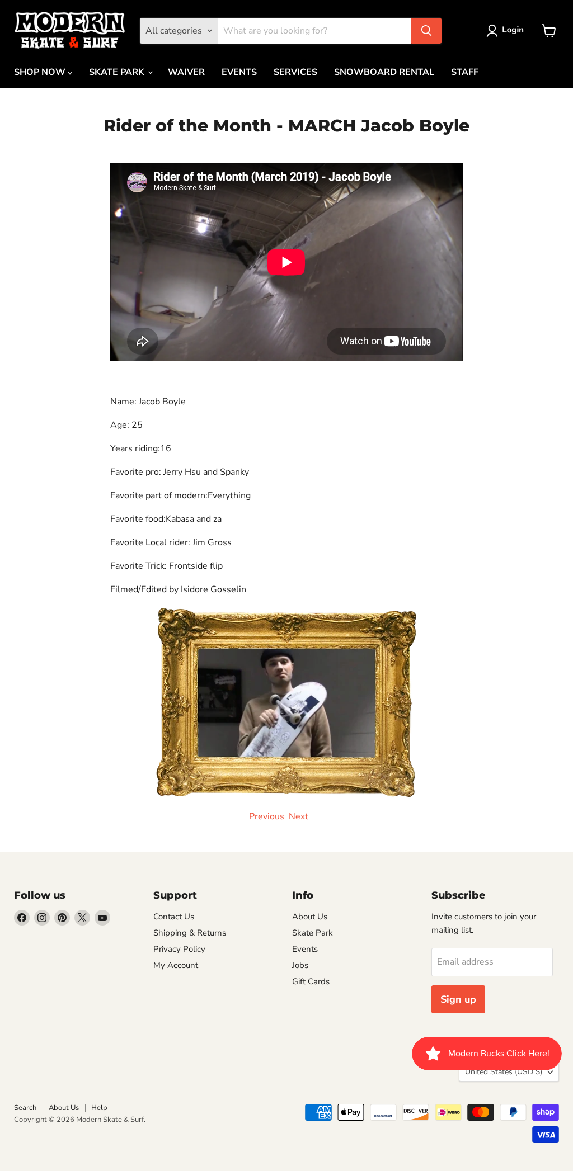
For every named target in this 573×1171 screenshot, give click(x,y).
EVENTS (239, 72)
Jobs (300, 965)
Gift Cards (311, 981)
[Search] (426, 31)
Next (298, 816)
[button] (507, 30)
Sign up (458, 999)
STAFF (464, 72)
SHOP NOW (41, 72)
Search (25, 1108)
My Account (175, 965)
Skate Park (312, 932)
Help (99, 1108)
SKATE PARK (118, 72)
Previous (265, 816)
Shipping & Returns (189, 932)
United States (503, 1071)
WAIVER (186, 72)
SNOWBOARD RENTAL (384, 72)
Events (305, 949)
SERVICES (295, 72)
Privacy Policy (179, 949)
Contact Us (173, 916)
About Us (309, 916)
